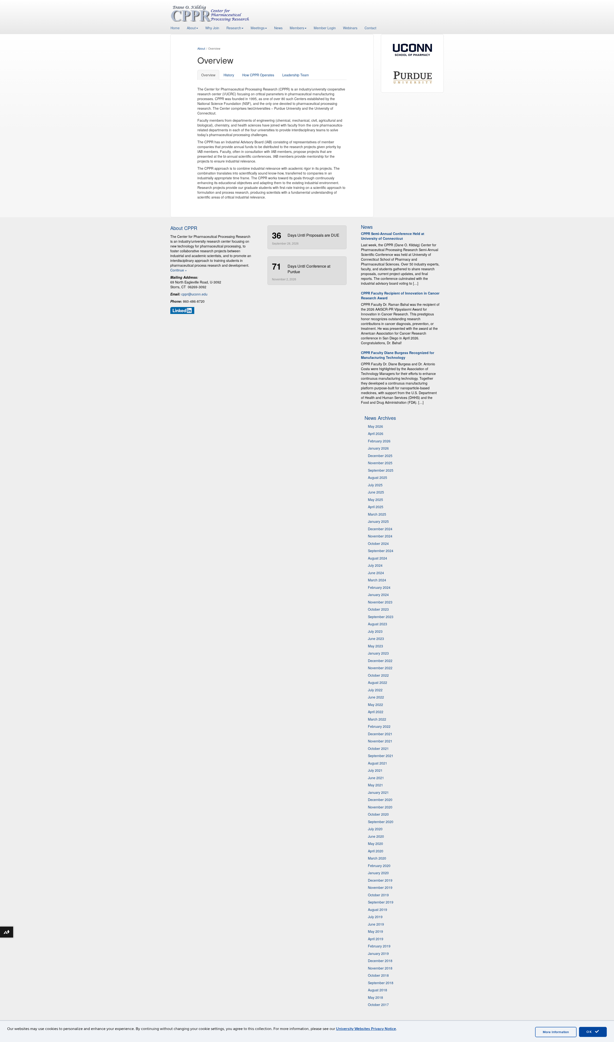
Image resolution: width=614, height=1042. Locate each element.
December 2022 (380, 660)
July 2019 (375, 916)
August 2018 (377, 990)
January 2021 (378, 792)
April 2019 (375, 938)
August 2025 (377, 477)
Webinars (350, 27)
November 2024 (380, 536)
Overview (208, 74)
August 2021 (377, 763)
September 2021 (380, 755)
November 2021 (380, 741)
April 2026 (375, 433)
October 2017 (378, 1004)
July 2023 (375, 631)
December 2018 (380, 960)
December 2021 (380, 733)
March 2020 (377, 858)
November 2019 (380, 887)
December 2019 (380, 880)
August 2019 (377, 909)
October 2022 (378, 675)
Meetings (258, 27)
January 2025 (378, 521)
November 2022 (380, 667)
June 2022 (376, 697)
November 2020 (380, 807)
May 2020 (375, 843)
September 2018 (380, 982)
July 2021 (375, 770)
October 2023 (378, 609)
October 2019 (378, 894)
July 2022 (375, 689)
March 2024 (377, 580)
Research (233, 27)
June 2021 (376, 777)
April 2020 (375, 851)
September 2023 (380, 616)
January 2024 (378, 594)
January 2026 (378, 448)
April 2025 (375, 506)
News (278, 27)
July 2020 (375, 828)
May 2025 (375, 499)
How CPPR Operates (258, 74)
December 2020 (380, 799)
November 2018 (380, 968)
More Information (556, 1032)
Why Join (212, 27)
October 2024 (378, 543)
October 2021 (378, 748)
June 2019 (376, 924)
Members (297, 27)
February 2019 (379, 946)
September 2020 (380, 821)
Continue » (178, 270)
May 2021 (375, 785)
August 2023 (377, 623)
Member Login (325, 27)
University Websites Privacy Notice (366, 1028)
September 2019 (380, 902)
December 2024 (380, 528)
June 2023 (376, 638)
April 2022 (375, 711)
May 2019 (375, 931)
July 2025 (375, 484)
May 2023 (375, 646)
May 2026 (375, 426)
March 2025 (377, 514)
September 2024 (380, 550)
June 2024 (376, 572)
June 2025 (376, 492)
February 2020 (379, 865)
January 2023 (378, 653)
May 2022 (375, 704)
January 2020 (378, 872)
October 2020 (378, 814)
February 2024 (379, 587)
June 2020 (376, 836)
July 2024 (375, 565)
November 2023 (380, 602)
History (229, 74)
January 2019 (378, 953)
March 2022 (377, 719)
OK (590, 1032)
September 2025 (380, 470)
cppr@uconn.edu (194, 294)
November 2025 (380, 462)
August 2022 (377, 682)
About (191, 27)
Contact (370, 27)
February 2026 (379, 441)
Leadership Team (295, 74)
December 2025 (380, 455)
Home (175, 27)
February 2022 (379, 726)
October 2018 (378, 975)
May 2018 (375, 997)
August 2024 (377, 558)
